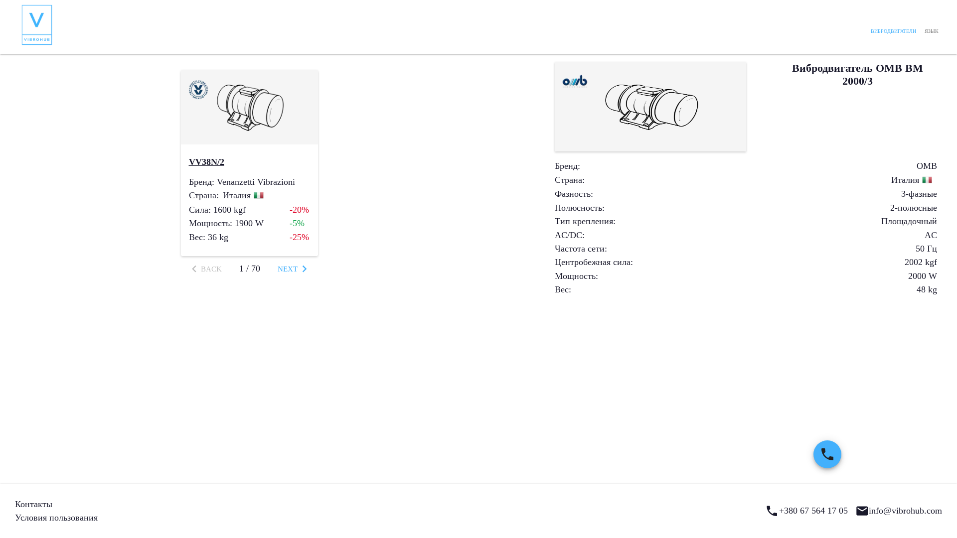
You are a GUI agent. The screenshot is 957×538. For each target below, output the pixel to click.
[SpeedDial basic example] (827, 454)
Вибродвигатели (893, 31)
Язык (932, 31)
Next (288, 269)
